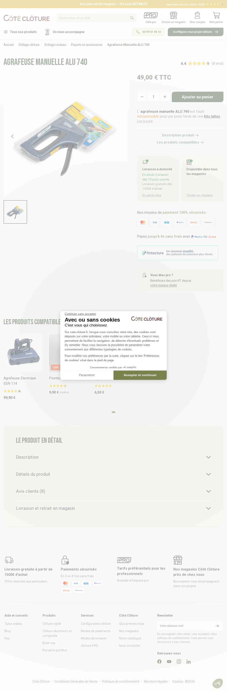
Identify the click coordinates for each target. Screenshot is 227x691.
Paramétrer (87, 375)
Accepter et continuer (140, 375)
